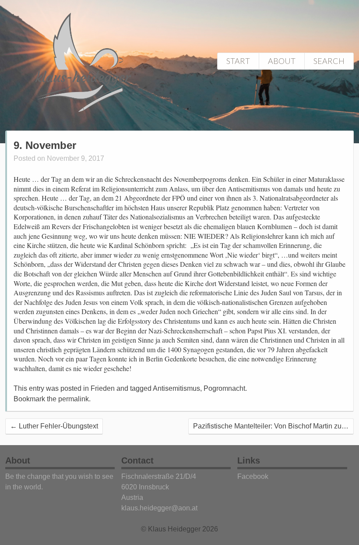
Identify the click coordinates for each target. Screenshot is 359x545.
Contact (137, 460)
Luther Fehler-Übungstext (54, 426)
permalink (73, 399)
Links (248, 460)
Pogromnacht (224, 388)
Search (329, 61)
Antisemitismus (176, 388)
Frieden (103, 388)
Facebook (252, 476)
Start (238, 61)
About (282, 61)
